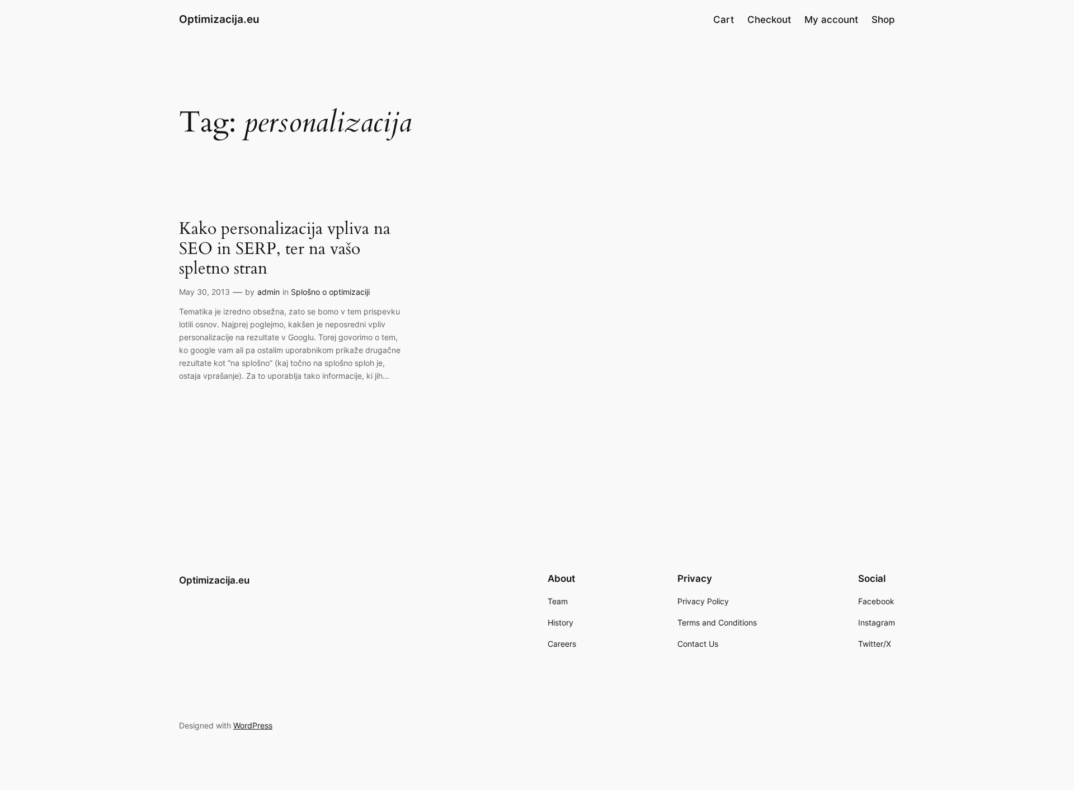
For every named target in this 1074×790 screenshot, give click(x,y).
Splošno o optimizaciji (330, 292)
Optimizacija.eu (219, 19)
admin (268, 292)
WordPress (252, 725)
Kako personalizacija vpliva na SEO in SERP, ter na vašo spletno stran (284, 249)
